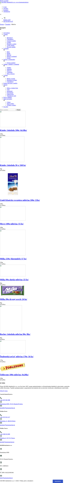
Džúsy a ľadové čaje (12, 88)
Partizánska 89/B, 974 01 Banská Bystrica (11, 404)
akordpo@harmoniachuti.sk (7, 425)
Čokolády (7, 24)
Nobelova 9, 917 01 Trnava (7, 438)
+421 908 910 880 (5, 434)
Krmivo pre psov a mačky (10, 83)
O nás (5, 7)
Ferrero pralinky (11, 63)
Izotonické (9, 91)
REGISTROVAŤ (8, 21)
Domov (2, 24)
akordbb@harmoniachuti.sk (7, 408)
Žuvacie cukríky (11, 47)
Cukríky (5, 34)
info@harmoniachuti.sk (6, 478)
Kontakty (5, 10)
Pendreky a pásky (11, 44)
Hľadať (18, 110)
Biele (8, 52)
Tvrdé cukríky (11, 45)
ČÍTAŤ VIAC (4, 391)
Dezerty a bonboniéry (9, 59)
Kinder (9, 58)
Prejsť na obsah (4, 0)
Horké (8, 53)
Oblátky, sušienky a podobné (11, 64)
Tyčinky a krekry (11, 105)
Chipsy (9, 102)
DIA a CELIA (11, 74)
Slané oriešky (10, 103)
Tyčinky (5, 75)
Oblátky (9, 67)
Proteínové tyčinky (12, 80)
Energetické (10, 92)
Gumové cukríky (11, 41)
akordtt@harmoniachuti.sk (7, 442)
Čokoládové (10, 39)
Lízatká (9, 42)
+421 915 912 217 (5, 417)
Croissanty (10, 72)
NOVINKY (6, 33)
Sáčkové (9, 70)
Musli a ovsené (11, 78)
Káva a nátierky (7, 97)
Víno (8, 89)
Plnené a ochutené (12, 56)
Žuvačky (5, 107)
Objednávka (6, 11)
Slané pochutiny (7, 99)
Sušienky (9, 69)
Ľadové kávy (10, 94)
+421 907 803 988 (5, 400)
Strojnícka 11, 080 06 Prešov (8, 421)
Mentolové (10, 37)
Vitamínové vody (11, 96)
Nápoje (5, 85)
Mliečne (9, 55)
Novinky (5, 8)
